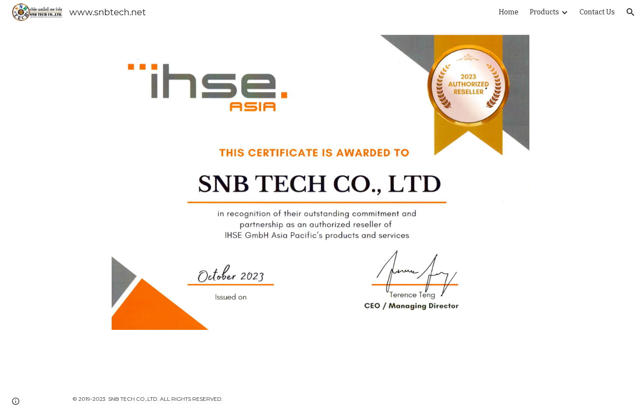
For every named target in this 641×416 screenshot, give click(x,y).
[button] (630, 12)
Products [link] (544, 12)
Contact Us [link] (597, 12)
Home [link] (508, 12)
